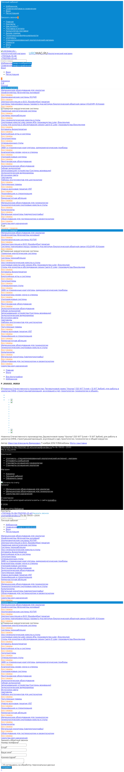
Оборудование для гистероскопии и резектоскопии (27, 219)
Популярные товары (11, 184)
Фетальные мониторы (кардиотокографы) (22, 214)
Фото (8, 45)
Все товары (7, 95)
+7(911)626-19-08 (8, 56)
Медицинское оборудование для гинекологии (29, 491)
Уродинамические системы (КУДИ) (19, 97)
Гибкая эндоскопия (10, 168)
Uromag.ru (11, 38)
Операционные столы (12, 143)
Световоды (6, 177)
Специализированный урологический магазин (30, 40)
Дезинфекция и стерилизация (16, 193)
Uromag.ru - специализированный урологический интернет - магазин (41, 458)
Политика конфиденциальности (22, 35)
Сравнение (16, 65)
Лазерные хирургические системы (19, 111)
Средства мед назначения (19, 494)
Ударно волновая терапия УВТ (16, 189)
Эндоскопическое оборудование (17, 166)
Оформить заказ (14, 478)
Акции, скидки (13, 33)
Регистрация (12, 13)
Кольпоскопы (8, 210)
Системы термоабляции (13, 115)
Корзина (10, 474)
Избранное (16, 63)
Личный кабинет (14, 476)
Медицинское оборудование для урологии (28, 489)
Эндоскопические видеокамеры (17, 173)
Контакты (10, 24)
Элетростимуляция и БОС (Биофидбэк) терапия (25, 102)
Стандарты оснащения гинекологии (24, 463)
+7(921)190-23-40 (9, 58)
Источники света (9, 175)
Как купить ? (12, 26)
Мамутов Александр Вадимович (24, 443)
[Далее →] (62, 391)
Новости (10, 42)
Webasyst (19, 509)
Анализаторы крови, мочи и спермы (19, 152)
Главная (10, 22)
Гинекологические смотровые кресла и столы (24, 205)
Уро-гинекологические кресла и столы (20, 120)
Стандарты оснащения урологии (22, 465)
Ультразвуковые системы (14, 157)
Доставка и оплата (15, 28)
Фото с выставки (78, 443)
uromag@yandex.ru (42, 447)
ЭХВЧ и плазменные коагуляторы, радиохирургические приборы (34, 147)
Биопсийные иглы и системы (16, 134)
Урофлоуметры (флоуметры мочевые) (20, 92)
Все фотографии (14, 377)
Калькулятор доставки (17, 31)
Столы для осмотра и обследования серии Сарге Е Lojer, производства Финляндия (43, 125)
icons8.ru (52, 500)
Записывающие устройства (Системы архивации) (26, 170)
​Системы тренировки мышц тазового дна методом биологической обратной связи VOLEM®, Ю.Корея (52, 104)
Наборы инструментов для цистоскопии (21, 180)
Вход (8, 11)
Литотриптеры (8, 138)
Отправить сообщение (17, 461)
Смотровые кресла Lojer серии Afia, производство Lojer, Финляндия (35, 122)
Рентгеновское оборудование (16, 161)
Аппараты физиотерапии (14, 129)
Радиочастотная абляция (14, 198)
